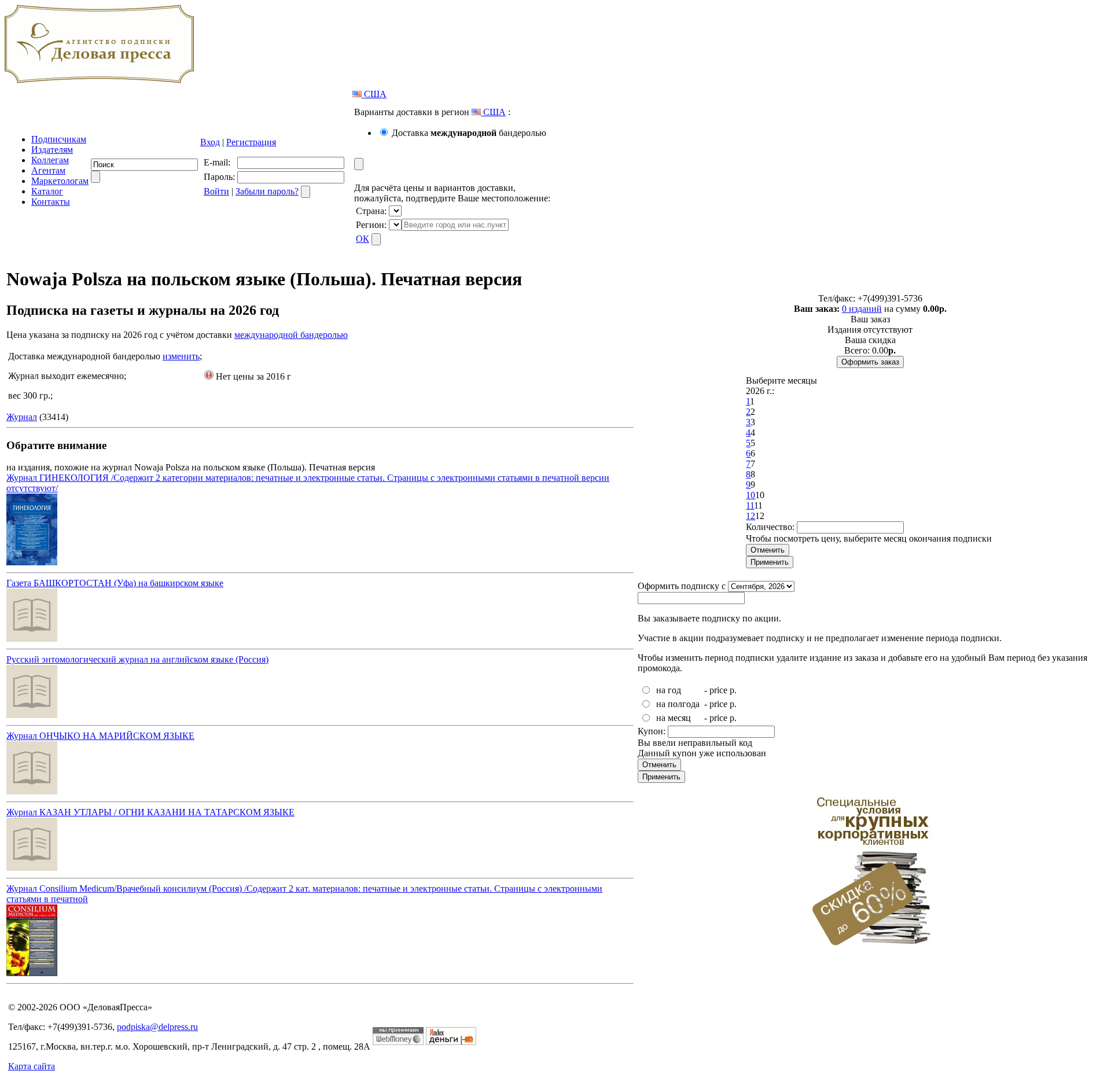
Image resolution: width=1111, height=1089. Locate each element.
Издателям (52, 149)
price (718, 690)
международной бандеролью (291, 335)
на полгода (678, 704)
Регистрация (251, 142)
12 (750, 516)
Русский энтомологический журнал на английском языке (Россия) (137, 659)
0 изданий (862, 309)
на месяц (673, 718)
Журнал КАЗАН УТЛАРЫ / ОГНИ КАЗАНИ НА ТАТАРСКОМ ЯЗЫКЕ (150, 812)
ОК (362, 239)
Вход (210, 142)
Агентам (48, 170)
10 (750, 495)
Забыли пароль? (267, 191)
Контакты (50, 202)
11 (750, 505)
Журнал (21, 417)
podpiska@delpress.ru (157, 1027)
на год (668, 690)
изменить (181, 356)
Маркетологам (60, 181)
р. (733, 690)
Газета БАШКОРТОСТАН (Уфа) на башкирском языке (114, 583)
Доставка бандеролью (469, 133)
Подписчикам (58, 139)
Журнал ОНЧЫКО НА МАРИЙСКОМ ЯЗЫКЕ (100, 736)
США (374, 94)
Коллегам (50, 160)
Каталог (47, 191)
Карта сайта (31, 1066)
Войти (216, 191)
